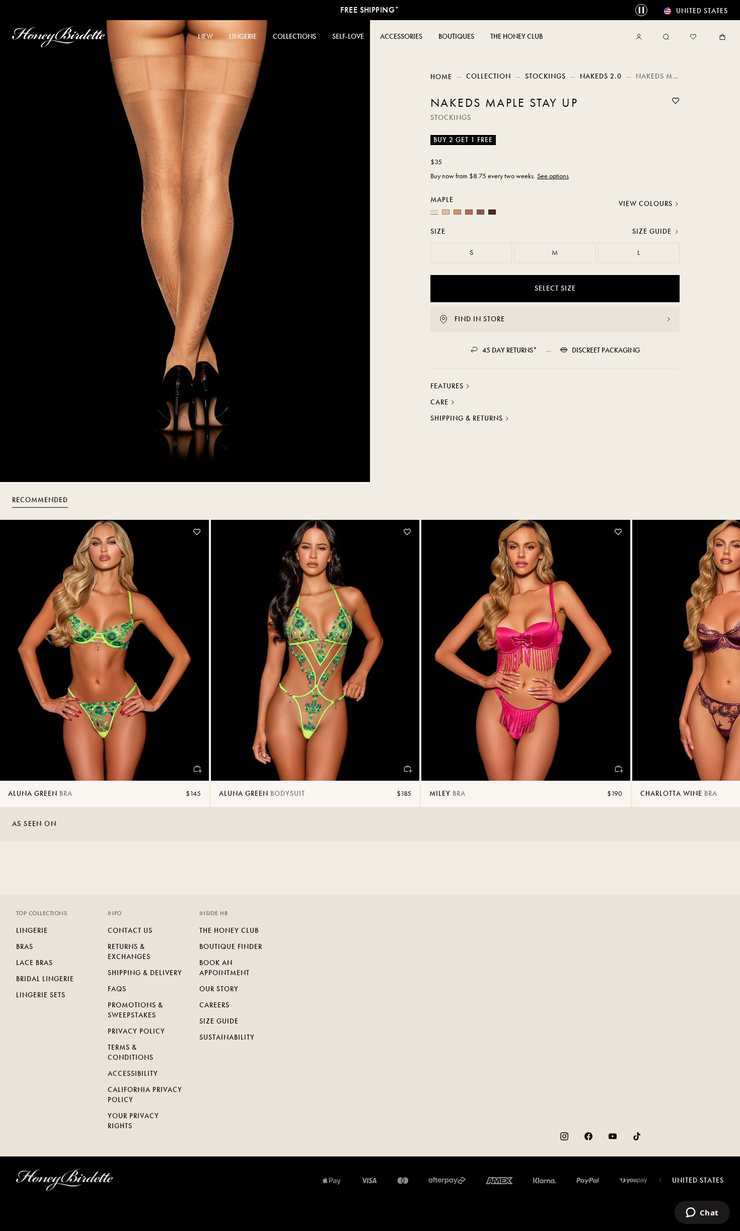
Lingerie (32, 930)
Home (441, 77)
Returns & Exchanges (129, 951)
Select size (555, 288)
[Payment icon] (633, 1181)
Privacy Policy (136, 1031)
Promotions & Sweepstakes (135, 1010)
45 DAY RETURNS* (509, 350)
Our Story (219, 989)
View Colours (646, 203)
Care (439, 402)
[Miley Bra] (525, 650)
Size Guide (652, 231)
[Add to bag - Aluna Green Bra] (197, 769)
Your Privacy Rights (133, 1121)
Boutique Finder (230, 946)
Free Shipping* (370, 10)
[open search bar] (666, 36)
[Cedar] (457, 212)
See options (553, 176)
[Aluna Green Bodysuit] (315, 650)
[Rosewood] (469, 212)
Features (447, 386)
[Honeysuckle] (446, 212)
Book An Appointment (224, 968)
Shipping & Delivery (145, 973)
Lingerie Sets (40, 995)
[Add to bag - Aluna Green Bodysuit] (407, 769)
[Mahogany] (492, 212)
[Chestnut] (480, 212)
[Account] (640, 36)
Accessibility (133, 1073)
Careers (214, 1005)
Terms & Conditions (131, 1052)
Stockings (545, 76)
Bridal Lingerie (45, 979)
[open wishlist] (693, 36)
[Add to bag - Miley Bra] (618, 769)
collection (488, 76)
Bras (24, 946)
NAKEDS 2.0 (601, 76)
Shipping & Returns (466, 418)
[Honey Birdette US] (60, 36)
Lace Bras (34, 963)
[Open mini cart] (720, 36)
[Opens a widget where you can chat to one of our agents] (702, 1213)
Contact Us (130, 930)
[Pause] (641, 10)
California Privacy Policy (145, 1094)
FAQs (117, 989)
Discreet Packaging (606, 350)
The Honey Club (229, 930)
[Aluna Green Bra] (104, 650)
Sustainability (227, 1037)
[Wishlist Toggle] (676, 101)
